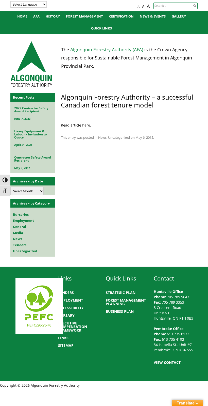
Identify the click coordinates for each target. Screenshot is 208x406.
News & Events (153, 16)
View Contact (167, 362)
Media (18, 232)
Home (22, 16)
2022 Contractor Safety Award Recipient (31, 109)
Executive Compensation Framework (72, 327)
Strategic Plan (120, 292)
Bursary (66, 315)
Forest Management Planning (126, 302)
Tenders (19, 245)
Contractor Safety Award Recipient (32, 159)
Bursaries (21, 214)
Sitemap (66, 345)
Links (63, 337)
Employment (23, 220)
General (19, 226)
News (102, 137)
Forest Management (84, 16)
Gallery (179, 16)
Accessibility (71, 307)
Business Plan (120, 311)
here (86, 125)
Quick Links (101, 28)
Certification (121, 16)
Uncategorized (119, 137)
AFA (36, 16)
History (53, 16)
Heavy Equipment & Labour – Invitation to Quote (30, 134)
